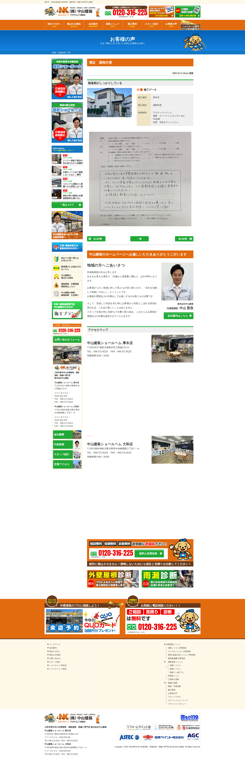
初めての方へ (54, 25)
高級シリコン (175, 665)
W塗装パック (173, 676)
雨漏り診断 (172, 683)
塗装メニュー (113, 25)
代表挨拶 (59, 444)
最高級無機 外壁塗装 (176, 658)
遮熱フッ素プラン (177, 672)
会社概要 (59, 434)
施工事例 (132, 25)
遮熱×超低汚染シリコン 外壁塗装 (182, 655)
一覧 (139, 239)
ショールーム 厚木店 (57, 665)
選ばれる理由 (74, 25)
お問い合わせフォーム (67, 339)
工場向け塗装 (173, 679)
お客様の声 (171, 25)
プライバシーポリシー (177, 704)
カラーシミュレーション (178, 700)
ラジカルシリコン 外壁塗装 (179, 651)
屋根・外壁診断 (174, 686)
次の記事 (97, 239)
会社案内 (93, 25)
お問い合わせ (54, 658)
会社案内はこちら (178, 315)
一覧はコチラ (67, 205)
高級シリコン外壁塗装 (177, 648)
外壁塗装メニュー (173, 644)
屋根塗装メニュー (175, 662)
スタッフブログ (174, 697)
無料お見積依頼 (148, 553)
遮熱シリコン (175, 669)
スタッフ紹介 (152, 25)
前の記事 (183, 239)
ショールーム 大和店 (57, 669)
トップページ (54, 644)
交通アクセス (61, 464)
